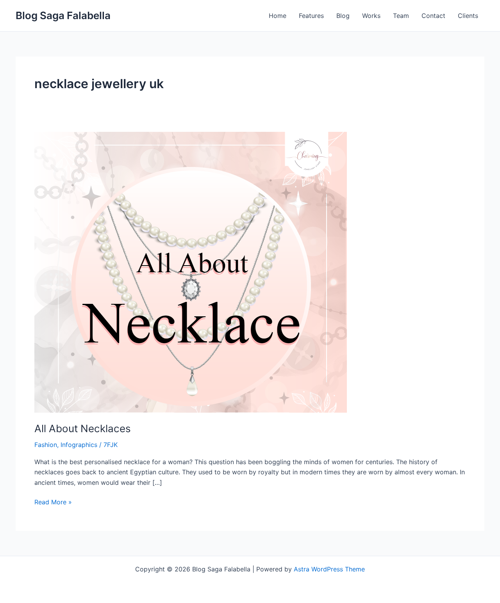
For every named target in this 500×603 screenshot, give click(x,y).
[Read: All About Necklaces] (190, 271)
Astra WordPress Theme (329, 569)
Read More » (53, 501)
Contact (433, 16)
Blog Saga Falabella (63, 15)
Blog (343, 16)
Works (371, 16)
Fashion (45, 445)
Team (401, 16)
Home (277, 16)
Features (311, 16)
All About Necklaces (82, 428)
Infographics (79, 445)
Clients (468, 16)
